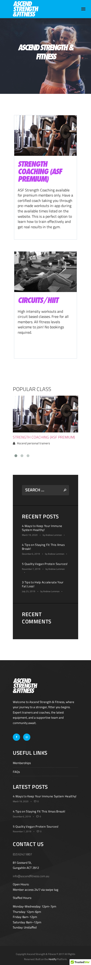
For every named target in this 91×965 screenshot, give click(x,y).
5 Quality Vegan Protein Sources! (44, 563)
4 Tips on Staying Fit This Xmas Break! (43, 546)
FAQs (16, 771)
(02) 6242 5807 (22, 854)
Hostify (52, 959)
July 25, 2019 (28, 591)
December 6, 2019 (31, 554)
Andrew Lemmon (54, 535)
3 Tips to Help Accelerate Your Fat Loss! (43, 584)
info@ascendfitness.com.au (31, 876)
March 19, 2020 (30, 535)
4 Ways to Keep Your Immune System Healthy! (42, 527)
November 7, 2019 (31, 569)
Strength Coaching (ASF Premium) (44, 437)
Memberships (22, 763)
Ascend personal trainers (33, 443)
